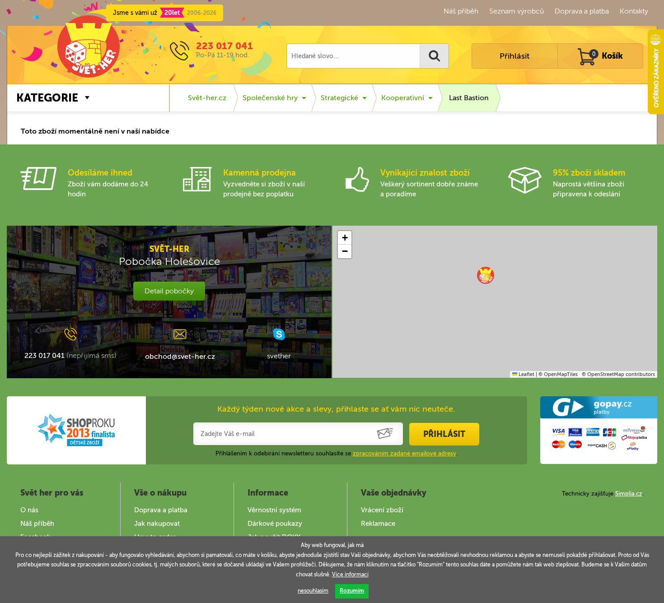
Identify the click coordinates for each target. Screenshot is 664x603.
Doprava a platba (582, 11)
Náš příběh (461, 11)
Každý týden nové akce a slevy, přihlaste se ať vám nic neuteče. (336, 409)
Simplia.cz (628, 493)
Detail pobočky (169, 291)
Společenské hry (270, 97)
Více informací (350, 574)
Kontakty (634, 11)
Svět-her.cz (207, 97)
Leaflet (525, 374)
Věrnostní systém (274, 510)
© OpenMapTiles (558, 374)
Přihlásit (514, 56)
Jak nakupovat (157, 524)
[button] (485, 275)
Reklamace (378, 524)
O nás (29, 510)
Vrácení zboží (382, 510)
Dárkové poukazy (275, 524)
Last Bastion (469, 97)
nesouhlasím (313, 591)
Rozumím (352, 591)
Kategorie (47, 97)
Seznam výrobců (516, 11)
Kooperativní (402, 97)
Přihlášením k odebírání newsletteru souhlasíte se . (336, 453)
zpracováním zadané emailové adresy (404, 453)
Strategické (339, 97)
